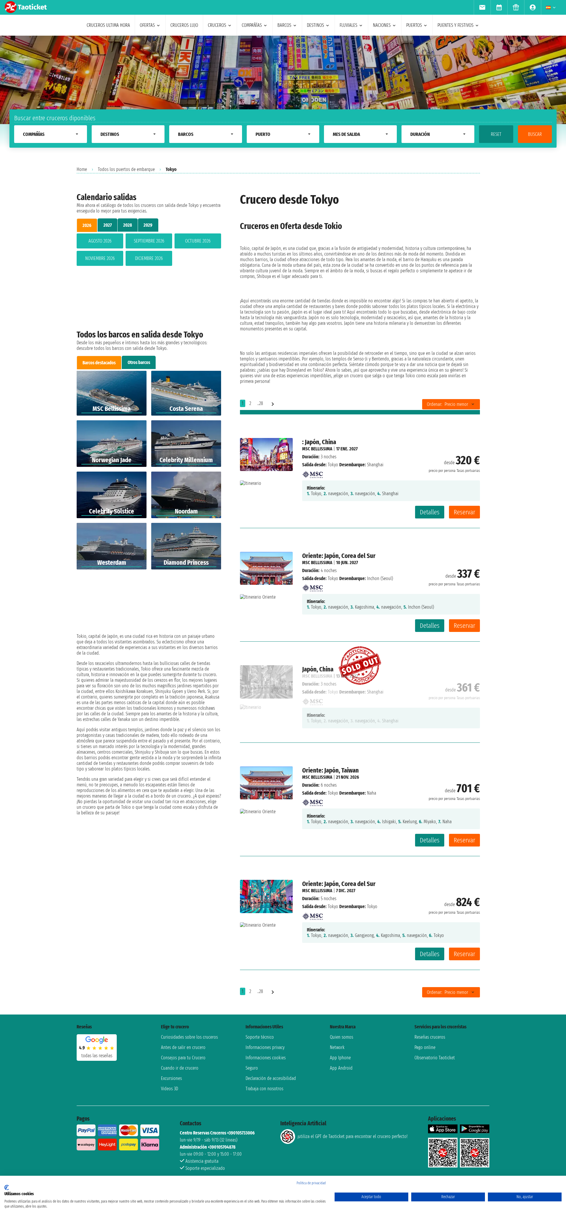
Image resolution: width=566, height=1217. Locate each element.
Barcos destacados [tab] (99, 362)
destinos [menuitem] (315, 25)
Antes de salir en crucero (183, 1047)
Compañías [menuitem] (252, 25)
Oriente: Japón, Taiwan (330, 770)
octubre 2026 (197, 241)
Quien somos (341, 1037)
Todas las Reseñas (96, 1055)
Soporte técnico (260, 1037)
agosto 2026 (99, 241)
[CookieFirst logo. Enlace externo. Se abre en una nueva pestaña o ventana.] (6, 1187)
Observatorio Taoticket (434, 1057)
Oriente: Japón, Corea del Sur (339, 556)
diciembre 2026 (149, 258)
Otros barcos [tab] (139, 362)
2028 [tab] (127, 225)
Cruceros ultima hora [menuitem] (108, 25)
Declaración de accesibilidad (271, 1078)
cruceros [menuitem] (217, 25)
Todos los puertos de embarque (126, 169)
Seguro (252, 1068)
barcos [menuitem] (284, 25)
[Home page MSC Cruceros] (312, 472)
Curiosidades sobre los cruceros (189, 1037)
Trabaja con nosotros (264, 1088)
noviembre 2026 (100, 258)
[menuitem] (482, 7)
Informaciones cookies (266, 1057)
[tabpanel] (149, 250)
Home (82, 169)
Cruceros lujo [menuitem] (184, 25)
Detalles (430, 512)
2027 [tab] (107, 225)
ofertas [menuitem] (147, 25)
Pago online (424, 1047)
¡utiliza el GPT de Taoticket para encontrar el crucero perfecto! (352, 1136)
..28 (260, 403)
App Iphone (340, 1057)
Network (337, 1047)
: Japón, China (319, 442)
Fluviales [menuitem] (348, 25)
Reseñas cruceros (429, 1037)
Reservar (464, 512)
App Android (341, 1068)
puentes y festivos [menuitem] (455, 25)
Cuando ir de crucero (179, 1068)
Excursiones (171, 1078)
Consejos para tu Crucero (183, 1057)
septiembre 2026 (149, 241)
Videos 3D (169, 1088)
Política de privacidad (311, 1183)
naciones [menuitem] (382, 25)
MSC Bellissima (317, 449)
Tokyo (333, 464)
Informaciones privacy (265, 1047)
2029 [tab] (148, 225)
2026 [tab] (87, 225)
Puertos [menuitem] (414, 25)
